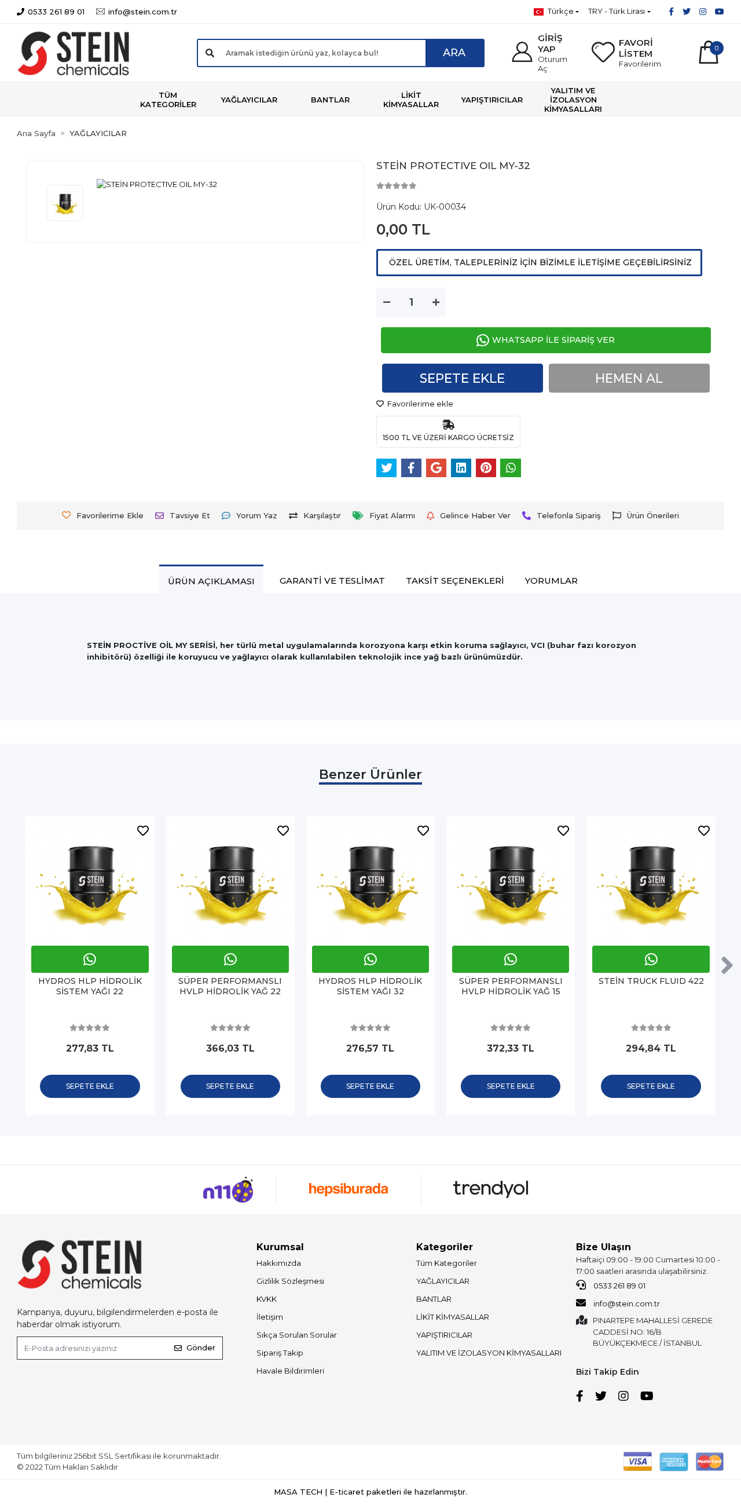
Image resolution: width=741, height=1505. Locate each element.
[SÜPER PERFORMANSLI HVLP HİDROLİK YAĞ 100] (651, 880)
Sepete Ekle (462, 378)
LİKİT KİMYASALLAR (452, 1316)
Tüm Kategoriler (446, 1263)
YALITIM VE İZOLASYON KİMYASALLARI (489, 1352)
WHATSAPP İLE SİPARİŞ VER (553, 340)
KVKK (266, 1298)
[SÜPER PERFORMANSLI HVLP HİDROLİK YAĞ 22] (90, 880)
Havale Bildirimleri (290, 1370)
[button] (544, 52)
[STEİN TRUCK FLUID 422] (510, 880)
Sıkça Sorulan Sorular (296, 1334)
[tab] (211, 581)
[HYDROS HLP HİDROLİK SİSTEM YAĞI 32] (230, 880)
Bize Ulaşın (603, 1247)
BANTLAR (434, 1298)
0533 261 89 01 (618, 1285)
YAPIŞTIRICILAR (444, 1334)
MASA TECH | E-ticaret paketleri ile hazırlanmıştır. (370, 1491)
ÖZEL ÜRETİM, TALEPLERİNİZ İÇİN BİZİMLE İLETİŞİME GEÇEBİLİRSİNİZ (539, 262)
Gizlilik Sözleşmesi (290, 1281)
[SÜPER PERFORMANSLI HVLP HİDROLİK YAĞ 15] (370, 880)
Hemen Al (629, 378)
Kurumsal (280, 1247)
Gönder (200, 1347)
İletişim (269, 1316)
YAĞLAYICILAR (442, 1281)
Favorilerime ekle (419, 403)
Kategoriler (444, 1247)
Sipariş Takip (279, 1352)
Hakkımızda (278, 1263)
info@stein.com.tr (626, 1303)
